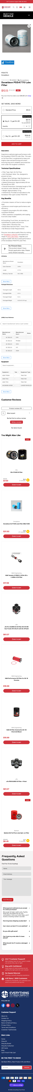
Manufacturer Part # (20, 333)
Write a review (16, 422)
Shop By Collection (7, 1046)
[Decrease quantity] (24, 126)
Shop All (4, 1041)
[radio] (16, 110)
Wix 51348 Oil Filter (16, 472)
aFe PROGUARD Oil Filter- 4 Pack (16, 781)
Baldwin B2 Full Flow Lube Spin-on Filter (16, 833)
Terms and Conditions (8, 1027)
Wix (16, 470)
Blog (2, 1050)
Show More (6, 281)
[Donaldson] (7, 62)
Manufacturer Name (6, 333)
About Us (4, 1016)
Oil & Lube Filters (12, 236)
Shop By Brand (6, 1043)
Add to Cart (17, 484)
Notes (29, 333)
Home (3, 1039)
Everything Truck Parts (19, 1089)
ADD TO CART (16, 144)
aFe (16, 624)
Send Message (7, 899)
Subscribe (26, 1067)
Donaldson (16, 521)
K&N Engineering (16, 573)
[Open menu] (30, 7)
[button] (21, 7)
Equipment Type (26, 372)
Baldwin (16, 830)
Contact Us (5, 1018)
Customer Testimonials (8, 1030)
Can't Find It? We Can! (8, 1052)
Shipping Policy (6, 1020)
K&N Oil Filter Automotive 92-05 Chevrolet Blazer (17, 731)
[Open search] (3, 413)
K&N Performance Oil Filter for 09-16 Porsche (16, 679)
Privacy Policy (6, 1025)
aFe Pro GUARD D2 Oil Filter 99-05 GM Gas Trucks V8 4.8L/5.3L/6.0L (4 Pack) (16, 627)
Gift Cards (4, 1048)
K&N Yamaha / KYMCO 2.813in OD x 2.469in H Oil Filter (16, 576)
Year (16, 372)
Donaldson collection (11, 234)
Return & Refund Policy (9, 1023)
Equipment (5, 372)
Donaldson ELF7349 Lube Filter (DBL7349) (16, 524)
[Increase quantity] (29, 126)
